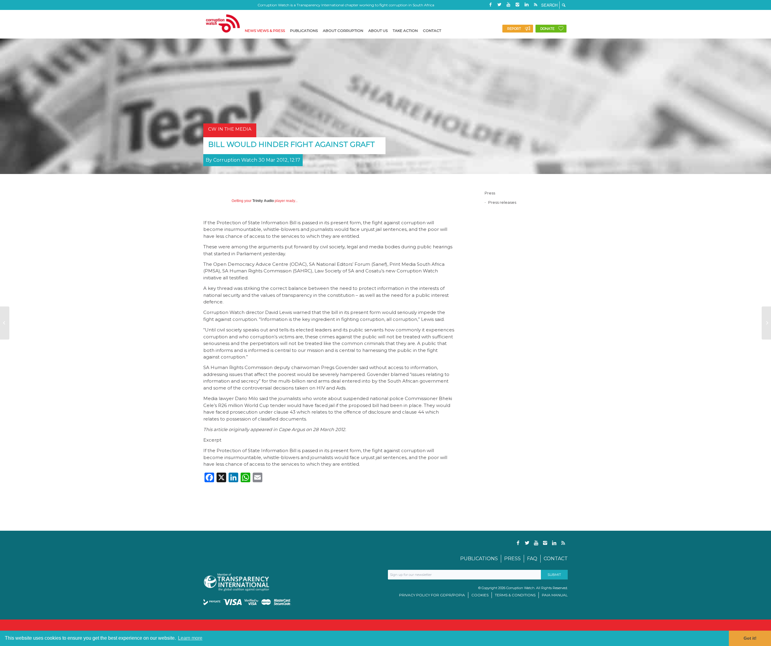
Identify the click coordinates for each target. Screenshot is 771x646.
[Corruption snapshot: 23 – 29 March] (766, 323)
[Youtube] (508, 4)
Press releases (502, 202)
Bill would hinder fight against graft (291, 144)
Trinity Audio (263, 201)
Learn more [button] (190, 638)
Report (514, 28)
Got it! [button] (750, 638)
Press (490, 193)
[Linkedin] (526, 4)
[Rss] (535, 4)
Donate (547, 28)
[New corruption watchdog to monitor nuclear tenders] (4, 323)
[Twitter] (499, 4)
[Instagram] (517, 4)
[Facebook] (490, 4)
